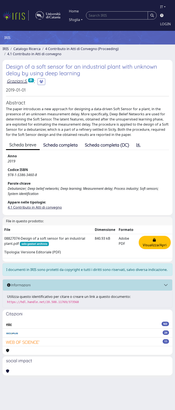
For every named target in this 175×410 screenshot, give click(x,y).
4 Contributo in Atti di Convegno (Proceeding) (82, 48)
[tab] (138, 145)
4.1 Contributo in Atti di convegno (34, 54)
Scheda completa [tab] (60, 145)
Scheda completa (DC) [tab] (107, 145)
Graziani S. (17, 81)
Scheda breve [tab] (22, 144)
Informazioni (20, 285)
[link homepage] (16, 15)
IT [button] (161, 6)
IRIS (6, 48)
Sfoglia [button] (74, 19)
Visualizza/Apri (154, 242)
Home (74, 11)
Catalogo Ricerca (27, 48)
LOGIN (165, 24)
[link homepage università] (48, 15)
